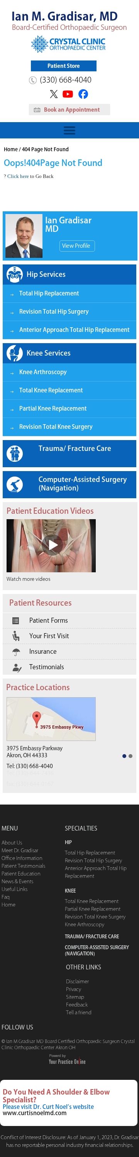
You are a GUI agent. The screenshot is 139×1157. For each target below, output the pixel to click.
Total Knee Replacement (51, 390)
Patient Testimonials (23, 866)
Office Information (22, 858)
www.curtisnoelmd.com (35, 1113)
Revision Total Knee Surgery (56, 427)
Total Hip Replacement (49, 293)
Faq (6, 897)
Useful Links (14, 889)
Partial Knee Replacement (53, 408)
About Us (12, 842)
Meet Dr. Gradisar (20, 850)
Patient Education (21, 873)
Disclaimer (77, 981)
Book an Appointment (72, 109)
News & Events (17, 881)
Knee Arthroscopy (43, 372)
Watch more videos (28, 579)
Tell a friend (79, 1012)
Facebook (84, 94)
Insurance (43, 651)
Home (11, 149)
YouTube (68, 94)
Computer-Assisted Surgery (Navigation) (83, 483)
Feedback (77, 1004)
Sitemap (75, 997)
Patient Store (63, 66)
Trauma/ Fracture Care (75, 448)
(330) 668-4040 (66, 79)
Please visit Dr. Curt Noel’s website (48, 1107)
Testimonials (46, 667)
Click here (18, 176)
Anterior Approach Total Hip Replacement (74, 330)
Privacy (73, 989)
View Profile (76, 246)
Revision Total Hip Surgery (54, 311)
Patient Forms (48, 620)
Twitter (52, 94)
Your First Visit (49, 636)
